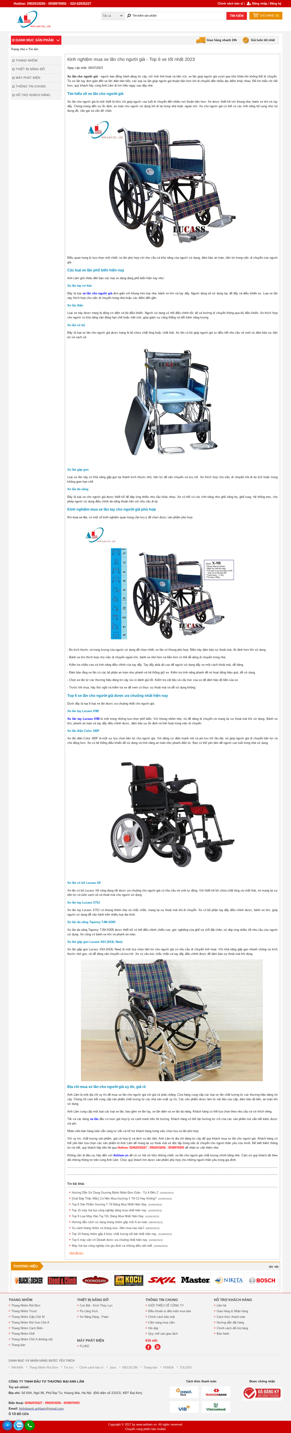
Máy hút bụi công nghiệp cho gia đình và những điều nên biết (120, 1245)
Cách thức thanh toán (231, 1317)
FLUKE (84, 1346)
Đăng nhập (259, 3)
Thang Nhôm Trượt (24, 1311)
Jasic (112, 1367)
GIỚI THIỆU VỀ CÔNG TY (166, 1305)
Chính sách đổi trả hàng (232, 1328)
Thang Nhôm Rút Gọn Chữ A (30, 1322)
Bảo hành (223, 1333)
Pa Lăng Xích (89, 1311)
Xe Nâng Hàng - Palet (94, 1317)
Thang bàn (18, 1345)
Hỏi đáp (153, 1328)
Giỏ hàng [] (269, 15)
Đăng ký (275, 3)
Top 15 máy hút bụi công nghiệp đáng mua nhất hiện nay (117, 1210)
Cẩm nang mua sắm (161, 1322)
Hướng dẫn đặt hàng (230, 1322)
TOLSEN (185, 1367)
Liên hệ (221, 1305)
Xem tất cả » (76, 1253)
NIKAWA (17, 1367)
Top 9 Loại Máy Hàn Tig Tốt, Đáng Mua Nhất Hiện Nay (115, 1216)
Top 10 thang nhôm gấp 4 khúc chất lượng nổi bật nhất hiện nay (122, 1234)
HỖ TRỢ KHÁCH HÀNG (233, 1300)
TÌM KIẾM (236, 15)
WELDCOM (130, 1367)
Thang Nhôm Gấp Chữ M (28, 1317)
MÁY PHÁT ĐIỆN (90, 1340)
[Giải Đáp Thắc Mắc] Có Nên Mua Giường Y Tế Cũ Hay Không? (122, 1198)
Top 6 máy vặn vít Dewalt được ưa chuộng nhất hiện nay (117, 1240)
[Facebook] (150, 1349)
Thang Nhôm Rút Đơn (25, 1305)
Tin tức (33, 49)
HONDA (168, 1367)
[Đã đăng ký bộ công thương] (262, 1393)
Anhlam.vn (120, 1155)
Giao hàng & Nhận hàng (232, 1311)
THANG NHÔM (21, 1300)
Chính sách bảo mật (161, 1317)
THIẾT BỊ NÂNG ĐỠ (93, 1300)
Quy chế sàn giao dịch (163, 1333)
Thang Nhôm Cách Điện (27, 1328)
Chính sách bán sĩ (230, 3)
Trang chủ (18, 49)
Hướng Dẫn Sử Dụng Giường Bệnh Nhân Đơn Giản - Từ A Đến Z (122, 1192)
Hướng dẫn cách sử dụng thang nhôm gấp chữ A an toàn (117, 1222)
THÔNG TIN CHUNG (162, 1300)
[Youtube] (159, 1349)
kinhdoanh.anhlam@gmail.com (41, 1408)
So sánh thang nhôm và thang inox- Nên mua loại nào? (115, 1228)
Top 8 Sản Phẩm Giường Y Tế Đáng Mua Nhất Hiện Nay (117, 1204)
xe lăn (94, 1119)
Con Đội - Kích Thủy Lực (96, 1305)
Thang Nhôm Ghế (23, 1333)
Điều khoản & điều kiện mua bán (169, 1311)
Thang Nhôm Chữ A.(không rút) (32, 1339)
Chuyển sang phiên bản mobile (145, 1429)
